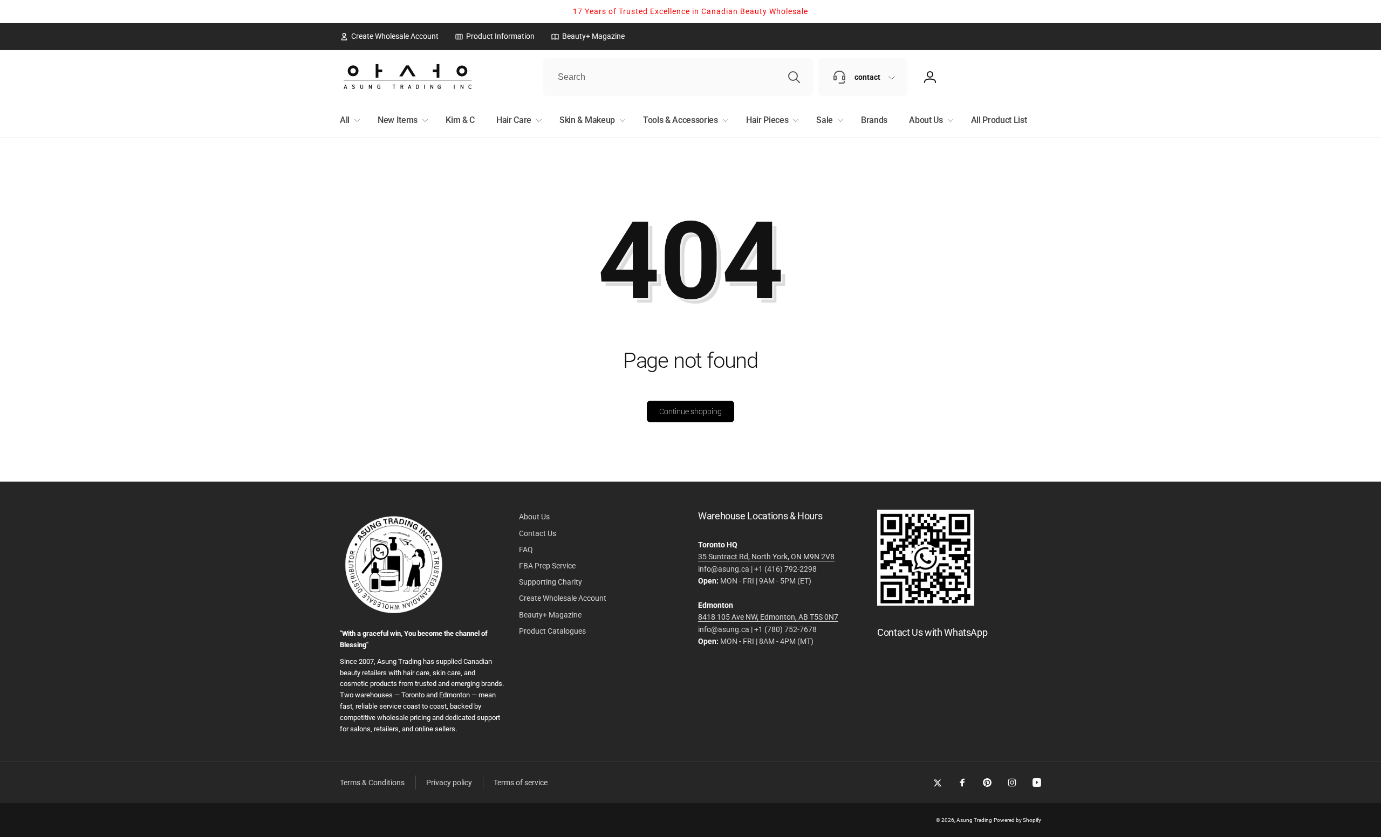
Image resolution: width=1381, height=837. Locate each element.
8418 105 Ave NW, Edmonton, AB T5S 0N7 (768, 617)
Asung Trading (974, 820)
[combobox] (678, 77)
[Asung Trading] (925, 603)
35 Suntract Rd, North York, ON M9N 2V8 (766, 556)
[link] (389, 36)
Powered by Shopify (1017, 820)
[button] (348, 120)
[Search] (794, 77)
